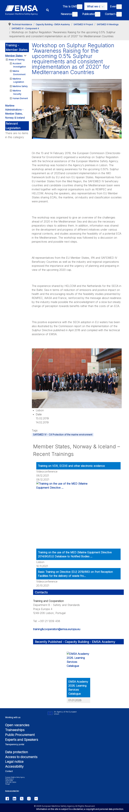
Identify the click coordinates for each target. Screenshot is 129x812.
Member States (14, 55)
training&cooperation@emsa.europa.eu (56, 629)
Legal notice (14, 762)
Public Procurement (20, 735)
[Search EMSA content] (47, 10)
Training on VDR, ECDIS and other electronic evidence (71, 465)
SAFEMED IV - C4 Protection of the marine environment (62, 434)
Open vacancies (17, 725)
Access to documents (21, 757)
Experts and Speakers (21, 740)
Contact (9, 771)
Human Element (20, 98)
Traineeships (15, 730)
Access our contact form (12, 791)
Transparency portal (14, 744)
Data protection (16, 752)
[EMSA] (21, 10)
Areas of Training (17, 59)
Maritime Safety (20, 86)
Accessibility (14, 766)
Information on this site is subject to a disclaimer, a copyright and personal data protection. (80, 809)
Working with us (12, 717)
